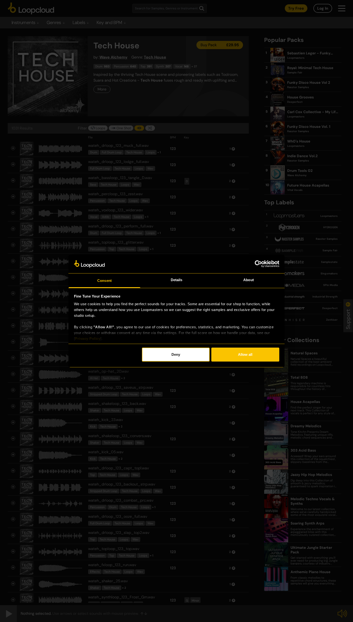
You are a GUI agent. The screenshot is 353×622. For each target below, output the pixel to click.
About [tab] (248, 280)
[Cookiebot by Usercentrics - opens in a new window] (258, 263)
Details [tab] (177, 280)
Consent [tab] (104, 281)
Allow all (245, 354)
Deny (175, 354)
